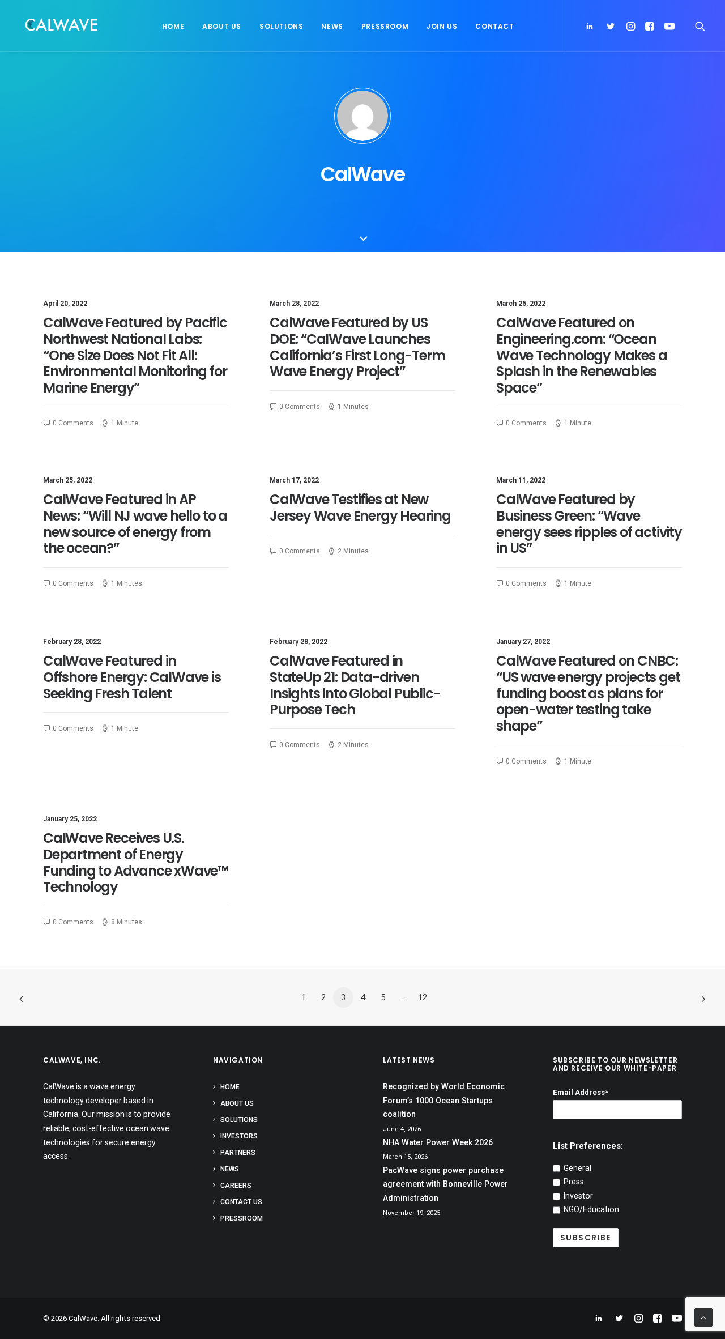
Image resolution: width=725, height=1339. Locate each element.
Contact (494, 26)
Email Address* (580, 1092)
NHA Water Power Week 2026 (438, 1142)
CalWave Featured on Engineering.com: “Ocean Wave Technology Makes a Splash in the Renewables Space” (581, 355)
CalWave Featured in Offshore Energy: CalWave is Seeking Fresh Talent (132, 677)
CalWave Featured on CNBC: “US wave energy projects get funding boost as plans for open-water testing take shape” (588, 693)
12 (422, 997)
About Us (221, 26)
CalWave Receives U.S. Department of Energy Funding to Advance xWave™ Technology (135, 862)
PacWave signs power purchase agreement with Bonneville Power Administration (445, 1184)
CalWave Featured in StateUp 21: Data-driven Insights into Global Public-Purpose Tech (355, 685)
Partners (237, 1153)
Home (173, 26)
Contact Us (241, 1202)
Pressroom (384, 26)
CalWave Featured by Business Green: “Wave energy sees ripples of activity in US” (589, 523)
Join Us (442, 26)
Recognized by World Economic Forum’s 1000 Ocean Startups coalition (444, 1100)
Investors (239, 1136)
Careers (235, 1185)
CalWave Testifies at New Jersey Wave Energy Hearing (360, 507)
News (332, 26)
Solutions (281, 26)
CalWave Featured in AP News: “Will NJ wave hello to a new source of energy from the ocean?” (135, 523)
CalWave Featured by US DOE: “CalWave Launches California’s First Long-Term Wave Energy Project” (357, 347)
